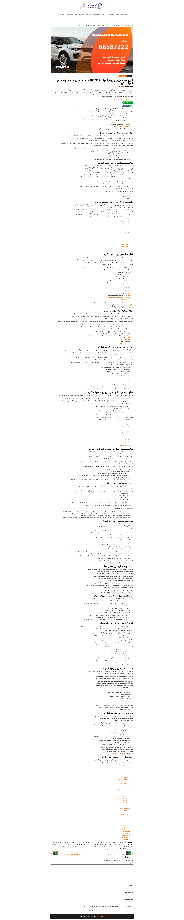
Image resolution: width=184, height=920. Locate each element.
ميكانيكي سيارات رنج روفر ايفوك (111, 849)
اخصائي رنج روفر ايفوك (122, 842)
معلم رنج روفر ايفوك (124, 848)
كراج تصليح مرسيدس (125, 219)
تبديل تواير (88, 14)
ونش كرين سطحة (79, 14)
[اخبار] (52, 14)
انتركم (59, 17)
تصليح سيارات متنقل (125, 297)
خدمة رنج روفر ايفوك (66, 842)
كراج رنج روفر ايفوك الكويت (78, 844)
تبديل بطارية (127, 477)
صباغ (117, 14)
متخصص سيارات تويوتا (124, 765)
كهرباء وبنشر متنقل (125, 287)
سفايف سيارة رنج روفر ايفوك (120, 844)
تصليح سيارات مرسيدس (122, 126)
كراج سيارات (118, 305)
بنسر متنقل (127, 284)
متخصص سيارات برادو (124, 802)
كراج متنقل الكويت (127, 305)
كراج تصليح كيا (126, 424)
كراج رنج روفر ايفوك (91, 844)
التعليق (131, 863)
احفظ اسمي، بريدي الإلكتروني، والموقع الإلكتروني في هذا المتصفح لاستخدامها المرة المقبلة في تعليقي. (107, 906)
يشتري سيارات (126, 831)
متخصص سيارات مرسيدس (123, 777)
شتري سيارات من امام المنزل (116, 753)
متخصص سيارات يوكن (124, 808)
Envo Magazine (100, 916)
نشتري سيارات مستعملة (124, 827)
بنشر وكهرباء (127, 295)
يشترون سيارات (110, 14)
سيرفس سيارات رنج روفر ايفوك (104, 844)
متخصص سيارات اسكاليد (124, 810)
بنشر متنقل (127, 122)
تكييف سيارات (121, 381)
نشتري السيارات (126, 833)
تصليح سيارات (61, 14)
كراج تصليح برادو (126, 246)
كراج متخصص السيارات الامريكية (120, 99)
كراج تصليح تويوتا (126, 439)
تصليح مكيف (123, 379)
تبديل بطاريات (129, 183)
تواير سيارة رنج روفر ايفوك (78, 842)
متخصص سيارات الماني (124, 787)
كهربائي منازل (124, 14)
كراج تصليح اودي (126, 223)
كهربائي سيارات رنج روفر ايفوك (113, 846)
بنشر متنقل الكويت (125, 339)
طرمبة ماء (119, 172)
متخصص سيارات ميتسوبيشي (123, 800)
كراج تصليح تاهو (126, 232)
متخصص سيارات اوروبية (124, 791)
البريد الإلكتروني (129, 892)
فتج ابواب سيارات (126, 835)
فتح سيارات (127, 702)
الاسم (131, 885)
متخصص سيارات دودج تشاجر (123, 796)
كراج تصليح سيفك (126, 432)
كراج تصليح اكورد (126, 430)
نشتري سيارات (126, 825)
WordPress (90, 916)
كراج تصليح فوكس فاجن (124, 225)
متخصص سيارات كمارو (124, 822)
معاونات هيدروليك (126, 172)
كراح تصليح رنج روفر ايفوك (64, 844)
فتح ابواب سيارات (126, 700)
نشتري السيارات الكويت (124, 814)
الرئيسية (131, 25)
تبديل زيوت (124, 151)
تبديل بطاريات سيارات (125, 299)
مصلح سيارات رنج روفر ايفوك (69, 846)
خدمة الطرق (94, 183)
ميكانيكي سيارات (126, 384)
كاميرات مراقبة (96, 14)
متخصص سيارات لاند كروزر (123, 798)
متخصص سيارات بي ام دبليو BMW (122, 779)
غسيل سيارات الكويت (106, 386)
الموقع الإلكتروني (129, 899)
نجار (103, 14)
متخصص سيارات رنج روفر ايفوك (85, 846)
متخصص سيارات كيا (125, 783)
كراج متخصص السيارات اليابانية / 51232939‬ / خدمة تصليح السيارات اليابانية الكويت (114, 853)
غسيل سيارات (126, 386)
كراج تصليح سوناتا (126, 426)
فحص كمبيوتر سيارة (105, 172)
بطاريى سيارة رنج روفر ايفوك (93, 842)
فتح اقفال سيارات (126, 837)
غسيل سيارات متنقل (117, 386)
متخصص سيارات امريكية (124, 789)
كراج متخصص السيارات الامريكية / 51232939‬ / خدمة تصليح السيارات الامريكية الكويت (71, 853)
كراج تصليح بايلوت (126, 434)
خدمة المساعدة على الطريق (126, 174)
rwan (120, 86)
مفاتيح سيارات (124, 839)
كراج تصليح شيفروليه (125, 441)
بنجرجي (128, 293)
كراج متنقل (128, 307)
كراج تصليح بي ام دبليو (125, 221)
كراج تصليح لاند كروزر (125, 244)
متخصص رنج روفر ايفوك (99, 846)
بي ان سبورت (70, 14)
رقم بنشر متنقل (108, 181)
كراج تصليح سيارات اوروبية (123, 443)
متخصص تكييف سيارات (124, 377)
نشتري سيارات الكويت (124, 829)
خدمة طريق (106, 188)
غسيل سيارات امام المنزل (93, 386)
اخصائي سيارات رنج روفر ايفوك (108, 842)
